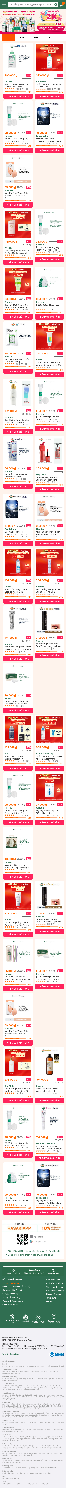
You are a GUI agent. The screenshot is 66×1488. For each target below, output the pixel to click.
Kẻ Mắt (22, 1406)
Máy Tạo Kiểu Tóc (19, 1417)
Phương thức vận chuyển (13, 1301)
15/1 (36, 37)
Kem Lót (4, 1404)
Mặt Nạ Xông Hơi (23, 1388)
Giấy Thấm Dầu (41, 1408)
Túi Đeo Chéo (12, 1484)
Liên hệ (49, 1301)
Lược (10, 1417)
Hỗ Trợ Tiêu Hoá (7, 1379)
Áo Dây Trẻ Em (7, 1473)
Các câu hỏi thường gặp (12, 1290)
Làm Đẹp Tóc (15, 1446)
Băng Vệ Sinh (6, 1386)
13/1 (8, 37)
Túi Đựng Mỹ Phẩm (33, 1484)
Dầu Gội (4, 1413)
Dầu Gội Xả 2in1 (28, 1413)
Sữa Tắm (5, 1422)
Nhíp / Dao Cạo (47, 1448)
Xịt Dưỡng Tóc (33, 1415)
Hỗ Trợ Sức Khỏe (31, 1379)
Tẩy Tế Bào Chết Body (23, 1422)
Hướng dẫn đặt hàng (11, 1297)
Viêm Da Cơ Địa (14, 1440)
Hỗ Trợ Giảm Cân (26, 1446)
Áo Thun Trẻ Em (17, 1473)
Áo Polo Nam (6, 1468)
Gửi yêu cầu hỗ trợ (10, 1294)
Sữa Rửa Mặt (16, 1395)
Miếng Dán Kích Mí (34, 1448)
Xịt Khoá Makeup (7, 1406)
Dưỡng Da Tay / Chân (47, 1422)
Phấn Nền (18, 1404)
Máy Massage (38, 1429)
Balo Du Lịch (14, 1478)
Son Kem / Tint (56, 1406)
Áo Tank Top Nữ (47, 1460)
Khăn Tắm (5, 1453)
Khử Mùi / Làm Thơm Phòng (36, 1386)
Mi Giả (25, 1448)
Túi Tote (4, 1484)
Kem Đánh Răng (21, 1371)
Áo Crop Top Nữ (7, 1460)
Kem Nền (11, 1404)
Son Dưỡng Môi (44, 1406)
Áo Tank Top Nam (28, 1468)
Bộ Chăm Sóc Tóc (31, 1417)
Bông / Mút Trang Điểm (31, 1389)
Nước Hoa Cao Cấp (43, 1366)
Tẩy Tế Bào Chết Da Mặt (29, 1395)
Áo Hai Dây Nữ (18, 1460)
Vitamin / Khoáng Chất (40, 1446)
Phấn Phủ (60, 1404)
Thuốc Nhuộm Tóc (45, 1415)
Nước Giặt (22, 1455)
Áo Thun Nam (16, 1468)
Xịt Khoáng (12, 1397)
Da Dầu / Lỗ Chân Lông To (10, 1437)
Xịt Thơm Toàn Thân (30, 1366)
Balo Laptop (6, 1478)
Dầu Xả (10, 1413)
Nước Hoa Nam (17, 1366)
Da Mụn (45, 1437)
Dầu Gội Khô (18, 1413)
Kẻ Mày (16, 1406)
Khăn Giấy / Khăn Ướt (18, 1386)
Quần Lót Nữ (6, 1462)
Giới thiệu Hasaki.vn (54, 1283)
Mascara (35, 1406)
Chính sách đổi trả (10, 1304)
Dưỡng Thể (35, 1422)
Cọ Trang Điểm (30, 1408)
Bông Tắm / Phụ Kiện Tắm (18, 1453)
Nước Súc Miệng (33, 1371)
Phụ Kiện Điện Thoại (34, 1453)
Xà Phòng (11, 1422)
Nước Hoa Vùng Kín (57, 1366)
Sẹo (6, 1440)
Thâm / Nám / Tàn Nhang (40, 1439)
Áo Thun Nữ (37, 1460)
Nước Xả (29, 1455)
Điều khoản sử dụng (55, 1290)
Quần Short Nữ (16, 1462)
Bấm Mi (19, 1448)
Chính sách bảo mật (54, 1287)
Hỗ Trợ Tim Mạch (19, 1379)
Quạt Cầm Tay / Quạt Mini (50, 1453)
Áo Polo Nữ (28, 1460)
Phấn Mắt (28, 1406)
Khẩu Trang (29, 1429)
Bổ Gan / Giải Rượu (44, 1379)
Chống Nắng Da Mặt (9, 1399)
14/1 (22, 37)
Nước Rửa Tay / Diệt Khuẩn (39, 1388)
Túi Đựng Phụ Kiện (47, 1484)
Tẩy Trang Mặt (6, 1395)
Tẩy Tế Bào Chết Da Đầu (50, 1413)
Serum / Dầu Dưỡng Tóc (19, 1415)
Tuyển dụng (51, 1298)
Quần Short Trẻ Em (45, 1473)
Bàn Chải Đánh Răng (8, 1371)
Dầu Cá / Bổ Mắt (57, 1379)
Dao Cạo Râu (51, 1386)
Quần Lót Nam (40, 1468)
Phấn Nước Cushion (29, 1404)
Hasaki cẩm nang (53, 1294)
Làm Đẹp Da (6, 1446)
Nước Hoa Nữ (6, 1366)
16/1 (50, 37)
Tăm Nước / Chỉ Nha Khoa (49, 1371)
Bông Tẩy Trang (18, 1408)
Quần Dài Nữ (58, 1460)
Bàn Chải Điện (16, 1373)
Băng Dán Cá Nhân (8, 1429)
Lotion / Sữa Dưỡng (24, 1397)
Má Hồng (53, 1404)
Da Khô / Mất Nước (26, 1437)
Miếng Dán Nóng (11, 1388)
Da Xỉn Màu (27, 1439)
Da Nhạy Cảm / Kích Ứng (13, 1439)
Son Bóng (9, 1408)
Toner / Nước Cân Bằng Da (47, 1395)
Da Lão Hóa (38, 1437)
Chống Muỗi (53, 1388)
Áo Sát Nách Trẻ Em (31, 1473)
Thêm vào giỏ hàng (18, 96)
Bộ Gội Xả (38, 1413)
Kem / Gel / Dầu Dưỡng (39, 1397)
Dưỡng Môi (60, 1397)
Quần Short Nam (51, 1468)
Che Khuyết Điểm (43, 1404)
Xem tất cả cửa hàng (10, 1354)
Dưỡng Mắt (52, 1397)
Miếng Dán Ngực (16, 1389)
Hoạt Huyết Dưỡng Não (9, 1380)
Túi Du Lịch (22, 1484)
